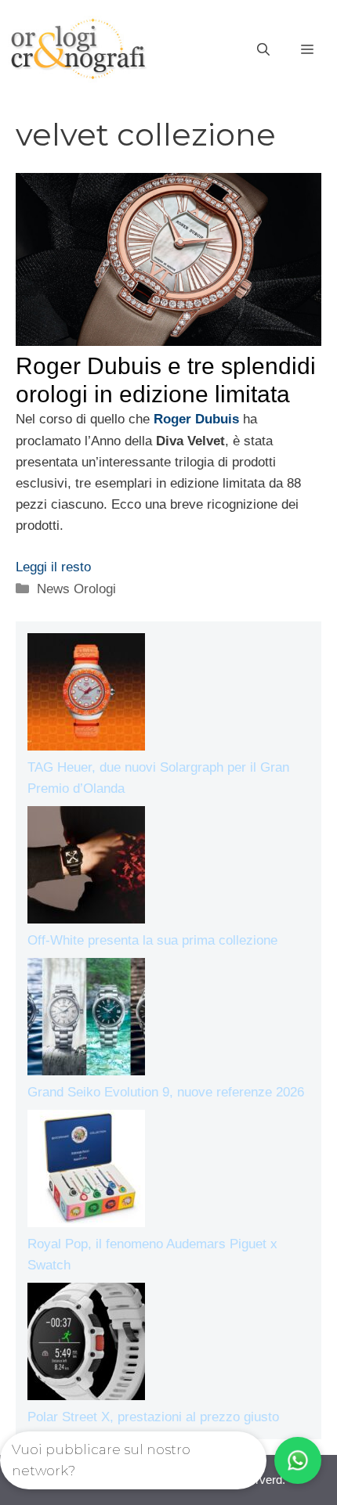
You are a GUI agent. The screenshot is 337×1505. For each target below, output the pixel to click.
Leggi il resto (53, 567)
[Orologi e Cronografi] (78, 48)
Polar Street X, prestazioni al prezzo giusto (153, 1417)
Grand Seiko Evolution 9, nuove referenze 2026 (165, 1092)
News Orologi (76, 588)
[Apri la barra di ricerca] (263, 50)
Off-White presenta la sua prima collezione (152, 940)
